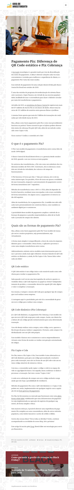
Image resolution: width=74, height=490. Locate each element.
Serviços (41, 440)
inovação (16, 72)
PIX (61, 440)
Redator (33, 440)
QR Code (14, 442)
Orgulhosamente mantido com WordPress (24, 486)
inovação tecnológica (52, 440)
